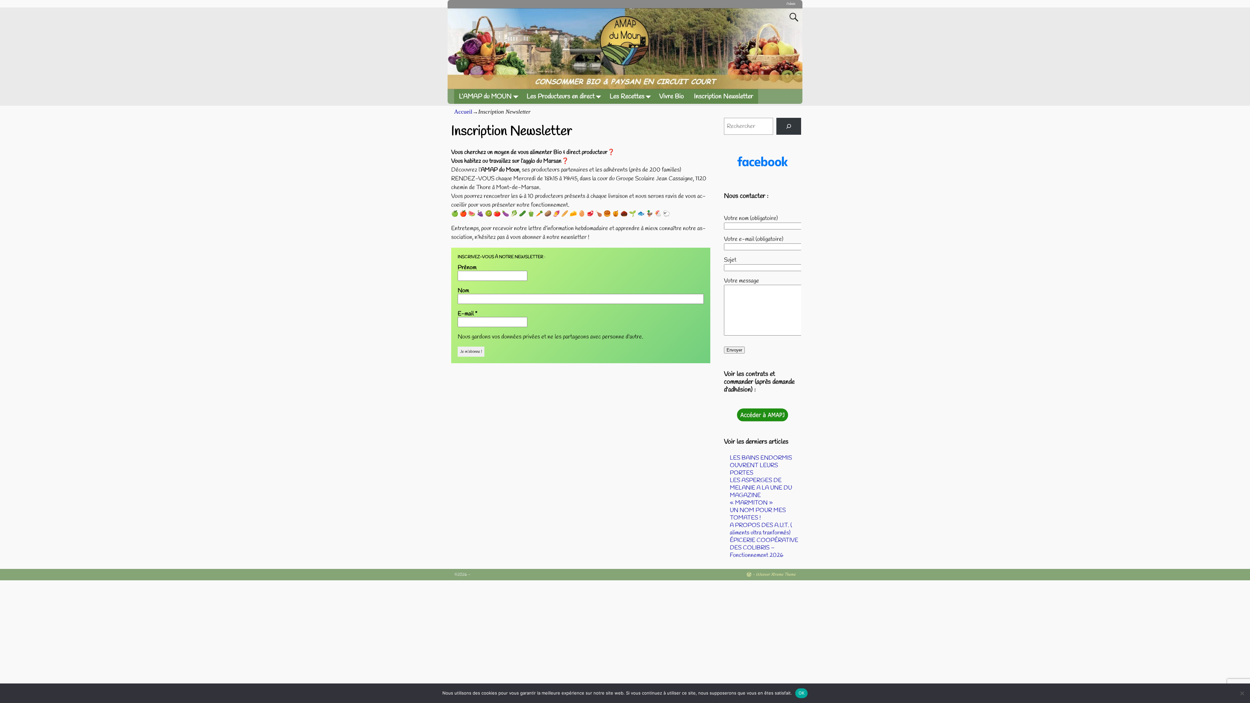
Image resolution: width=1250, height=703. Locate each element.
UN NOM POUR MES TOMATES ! (758, 514)
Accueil (463, 111)
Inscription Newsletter (723, 96)
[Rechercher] (788, 126)
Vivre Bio (671, 96)
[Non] (1242, 693)
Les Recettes (627, 96)
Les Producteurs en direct (561, 96)
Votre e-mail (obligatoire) (753, 239)
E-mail (468, 313)
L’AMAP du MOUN (485, 96)
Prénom (467, 267)
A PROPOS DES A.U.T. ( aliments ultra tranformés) (761, 529)
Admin (790, 4)
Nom (463, 290)
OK (802, 693)
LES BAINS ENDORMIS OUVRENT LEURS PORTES (761, 465)
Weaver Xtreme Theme (776, 574)
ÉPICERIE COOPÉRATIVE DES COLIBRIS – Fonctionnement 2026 (764, 547)
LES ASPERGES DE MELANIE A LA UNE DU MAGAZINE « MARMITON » (761, 491)
